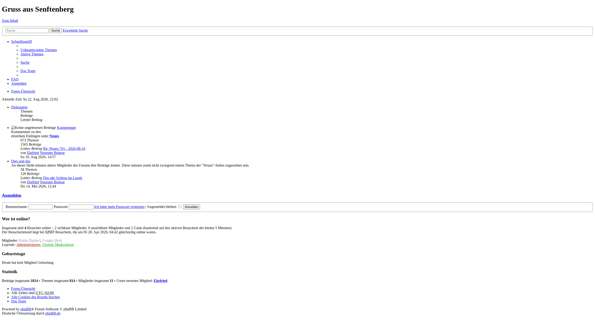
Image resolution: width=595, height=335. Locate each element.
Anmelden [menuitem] (18, 83)
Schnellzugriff (21, 42)
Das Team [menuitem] (27, 71)
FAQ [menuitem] (15, 79)
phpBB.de (52, 313)
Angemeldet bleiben (162, 207)
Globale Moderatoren (58, 245)
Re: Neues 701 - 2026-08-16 (64, 149)
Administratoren (28, 245)
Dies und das (20, 161)
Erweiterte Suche (75, 30)
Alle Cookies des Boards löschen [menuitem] (35, 297)
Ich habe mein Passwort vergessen (119, 207)
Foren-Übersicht (23, 91)
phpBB (25, 309)
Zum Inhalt (10, 21)
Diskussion (19, 107)
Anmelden (11, 195)
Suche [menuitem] (25, 62)
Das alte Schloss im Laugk (62, 178)
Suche (55, 30)
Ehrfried (33, 153)
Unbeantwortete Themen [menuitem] (38, 50)
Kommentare (66, 128)
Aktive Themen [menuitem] (31, 54)
